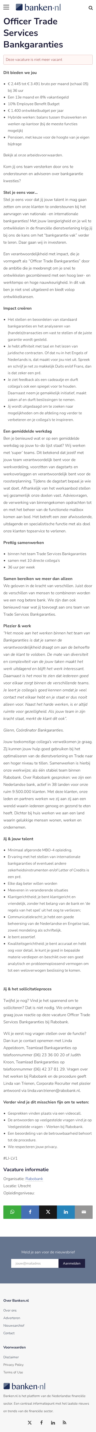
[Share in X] (48, 1212)
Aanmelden (72, 1263)
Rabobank (34, 1178)
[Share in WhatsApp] (12, 1212)
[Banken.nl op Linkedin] (53, 1422)
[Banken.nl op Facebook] (41, 1422)
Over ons (10, 1310)
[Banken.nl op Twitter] (29, 1422)
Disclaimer (11, 1357)
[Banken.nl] (54, 4)
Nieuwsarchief (13, 1325)
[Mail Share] (84, 1212)
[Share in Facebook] (30, 1212)
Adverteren (11, 1318)
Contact (9, 1333)
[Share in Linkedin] (66, 1212)
